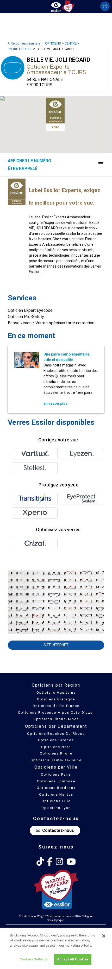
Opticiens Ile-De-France (56, 706)
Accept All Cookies (73, 959)
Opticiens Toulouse (56, 781)
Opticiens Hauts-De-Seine (56, 760)
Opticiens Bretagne (56, 699)
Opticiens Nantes (56, 794)
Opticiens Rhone (56, 753)
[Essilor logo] (56, 6)
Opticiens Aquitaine (56, 692)
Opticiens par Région (56, 685)
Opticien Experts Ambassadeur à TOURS (56, 69)
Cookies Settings (33, 959)
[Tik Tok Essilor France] (40, 861)
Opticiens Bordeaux (56, 788)
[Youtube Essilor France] (71, 861)
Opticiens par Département (56, 726)
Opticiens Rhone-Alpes (56, 719)
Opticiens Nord (56, 747)
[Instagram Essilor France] (59, 861)
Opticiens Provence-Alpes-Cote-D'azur (56, 712)
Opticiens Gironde (56, 740)
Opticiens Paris (56, 774)
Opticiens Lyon (56, 808)
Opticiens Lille (56, 801)
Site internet (56, 645)
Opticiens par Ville (56, 767)
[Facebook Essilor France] (50, 861)
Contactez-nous (58, 830)
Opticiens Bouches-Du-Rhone (56, 734)
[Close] (103, 936)
